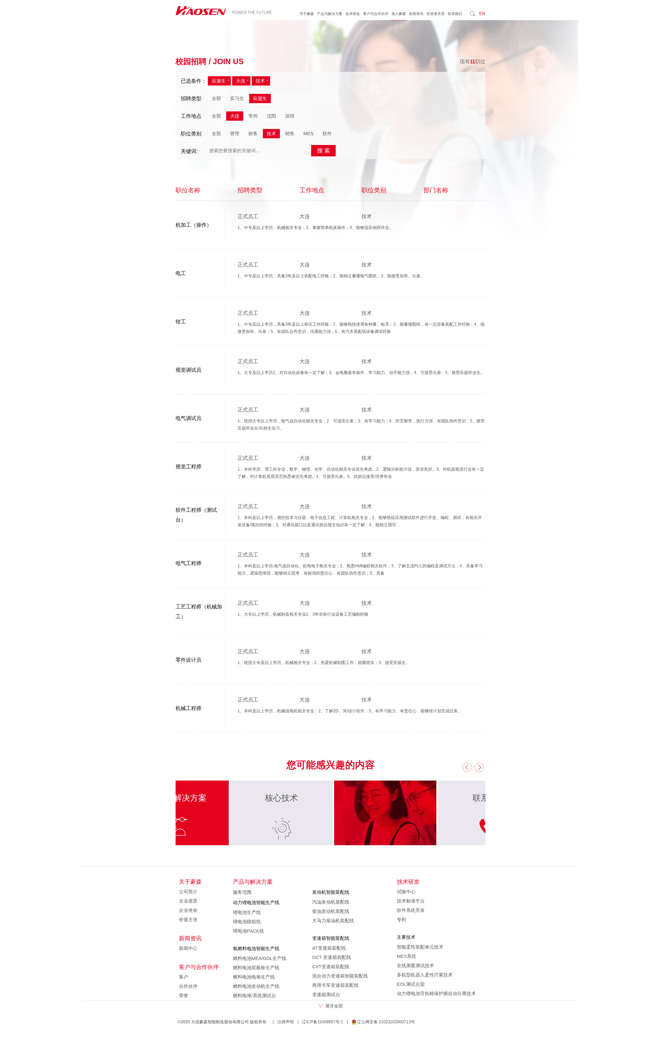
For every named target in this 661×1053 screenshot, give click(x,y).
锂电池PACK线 (248, 931)
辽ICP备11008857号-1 (322, 1022)
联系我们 (455, 14)
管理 (234, 133)
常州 (253, 116)
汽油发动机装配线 (330, 902)
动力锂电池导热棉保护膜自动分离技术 (436, 993)
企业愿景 (188, 901)
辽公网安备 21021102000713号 (386, 1022)
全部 (216, 98)
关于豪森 (307, 14)
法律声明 (285, 1022)
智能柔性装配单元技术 (420, 947)
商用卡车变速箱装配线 (335, 985)
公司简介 (188, 891)
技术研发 (352, 14)
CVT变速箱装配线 (330, 966)
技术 (260, 80)
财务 (253, 133)
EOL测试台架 (411, 984)
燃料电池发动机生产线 (256, 986)
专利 (401, 919)
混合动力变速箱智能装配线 (340, 976)
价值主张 (188, 919)
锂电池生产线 (247, 912)
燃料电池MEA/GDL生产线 (259, 958)
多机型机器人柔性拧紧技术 (425, 975)
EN (482, 13)
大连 (240, 80)
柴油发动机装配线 (330, 911)
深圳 (289, 116)
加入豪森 (398, 14)
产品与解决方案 (329, 14)
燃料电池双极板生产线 (256, 967)
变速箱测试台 (326, 994)
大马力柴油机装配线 (333, 920)
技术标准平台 (411, 901)
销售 (289, 133)
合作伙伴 (188, 986)
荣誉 (183, 995)
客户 (183, 977)
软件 (327, 133)
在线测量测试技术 (415, 965)
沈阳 (271, 116)
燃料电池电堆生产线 (254, 977)
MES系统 (406, 956)
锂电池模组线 (247, 921)
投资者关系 (436, 14)
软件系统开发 (411, 910)
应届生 (219, 80)
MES (308, 133)
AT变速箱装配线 (329, 948)
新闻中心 (188, 948)
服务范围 (242, 892)
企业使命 (188, 910)
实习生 (237, 98)
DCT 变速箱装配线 (331, 957)
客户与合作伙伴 (375, 14)
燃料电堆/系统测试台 (254, 995)
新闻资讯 (416, 14)
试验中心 (406, 891)
